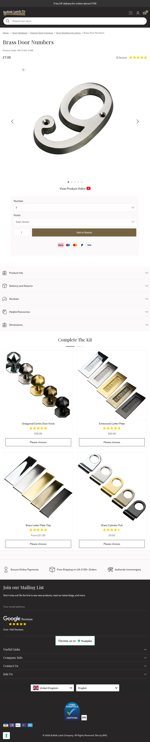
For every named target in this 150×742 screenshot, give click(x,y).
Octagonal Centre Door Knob (38, 423)
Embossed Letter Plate (112, 423)
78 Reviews (121, 57)
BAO (104, 735)
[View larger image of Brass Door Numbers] (75, 121)
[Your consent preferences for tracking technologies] (6, 735)
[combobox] (52, 688)
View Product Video (72, 188)
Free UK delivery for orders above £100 (75, 3)
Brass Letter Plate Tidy (38, 525)
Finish (17, 215)
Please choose (38, 442)
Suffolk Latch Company (62, 735)
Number (18, 201)
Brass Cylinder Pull (111, 525)
